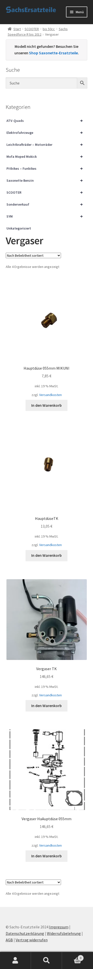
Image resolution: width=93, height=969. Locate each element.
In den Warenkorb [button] (46, 405)
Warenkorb (71, 956)
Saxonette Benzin (44, 180)
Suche (46, 960)
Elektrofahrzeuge (44, 132)
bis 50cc (49, 29)
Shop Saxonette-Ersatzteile (53, 52)
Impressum (58, 926)
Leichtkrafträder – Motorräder (44, 144)
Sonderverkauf (44, 204)
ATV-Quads (44, 120)
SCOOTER (32, 29)
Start (17, 29)
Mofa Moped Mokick (44, 156)
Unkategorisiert (18, 228)
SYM (44, 216)
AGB (9, 939)
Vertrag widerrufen (32, 939)
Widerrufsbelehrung (64, 933)
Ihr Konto (15, 960)
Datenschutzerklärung (25, 933)
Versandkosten (50, 395)
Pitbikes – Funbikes (44, 168)
